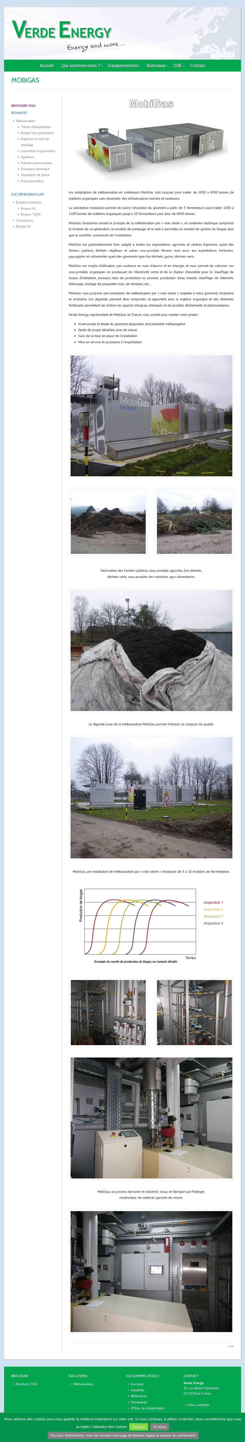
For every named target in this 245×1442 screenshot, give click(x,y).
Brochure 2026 (27, 1384)
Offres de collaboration (148, 1408)
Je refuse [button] (159, 1427)
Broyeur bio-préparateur (37, 133)
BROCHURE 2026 (23, 106)
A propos (137, 1384)
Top (230, 1346)
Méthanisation (25, 121)
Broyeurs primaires (29, 202)
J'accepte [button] (138, 1427)
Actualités (138, 1390)
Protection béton (32, 181)
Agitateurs (27, 157)
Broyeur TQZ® (31, 214)
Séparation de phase (35, 175)
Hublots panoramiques (36, 163)
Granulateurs (24, 220)
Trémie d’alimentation (36, 127)
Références (139, 1396)
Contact (198, 65)
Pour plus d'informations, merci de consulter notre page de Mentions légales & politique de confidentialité (123, 1435)
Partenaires (139, 1402)
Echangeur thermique (35, 169)
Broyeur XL (28, 208)
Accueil (47, 65)
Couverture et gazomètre (38, 151)
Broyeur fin (23, 226)
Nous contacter (199, 1405)
